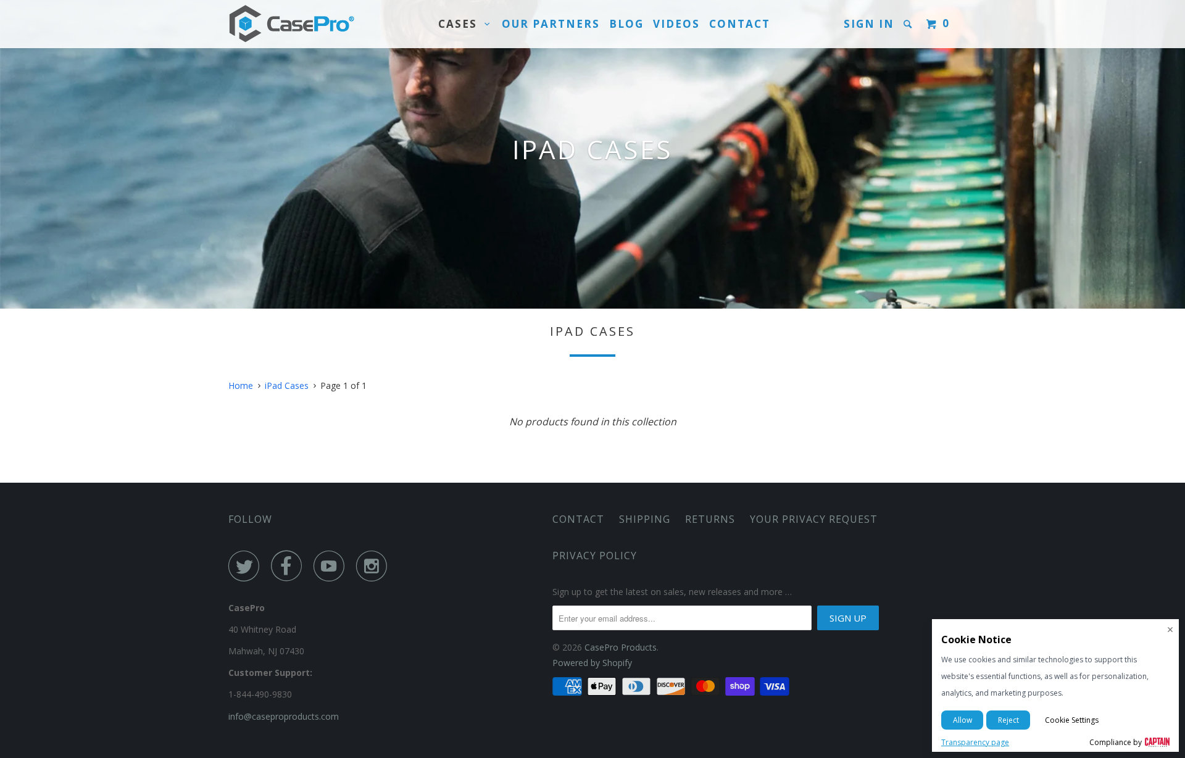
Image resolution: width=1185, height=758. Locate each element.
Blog (626, 24)
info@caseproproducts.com (283, 716)
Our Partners (551, 24)
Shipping (644, 519)
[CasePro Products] (291, 24)
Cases (461, 24)
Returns (710, 519)
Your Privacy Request (814, 519)
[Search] (909, 24)
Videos (676, 24)
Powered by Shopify (592, 662)
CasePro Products (620, 647)
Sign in (869, 24)
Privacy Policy (594, 555)
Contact (739, 24)
